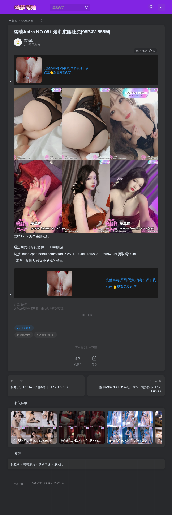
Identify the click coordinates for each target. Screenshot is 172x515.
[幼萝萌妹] (25, 6)
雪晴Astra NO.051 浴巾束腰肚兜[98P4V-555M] (62, 31)
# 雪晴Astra (23, 335)
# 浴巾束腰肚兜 (45, 335)
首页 (14, 21)
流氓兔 (28, 40)
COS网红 (27, 21)
